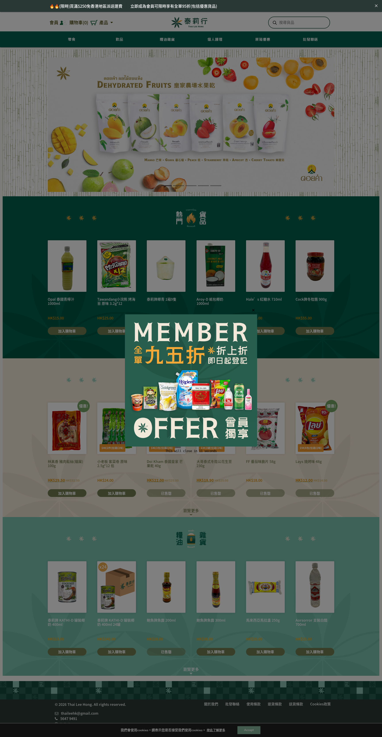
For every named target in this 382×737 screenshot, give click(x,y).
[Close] (376, 6)
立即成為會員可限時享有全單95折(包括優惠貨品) (112, 6)
